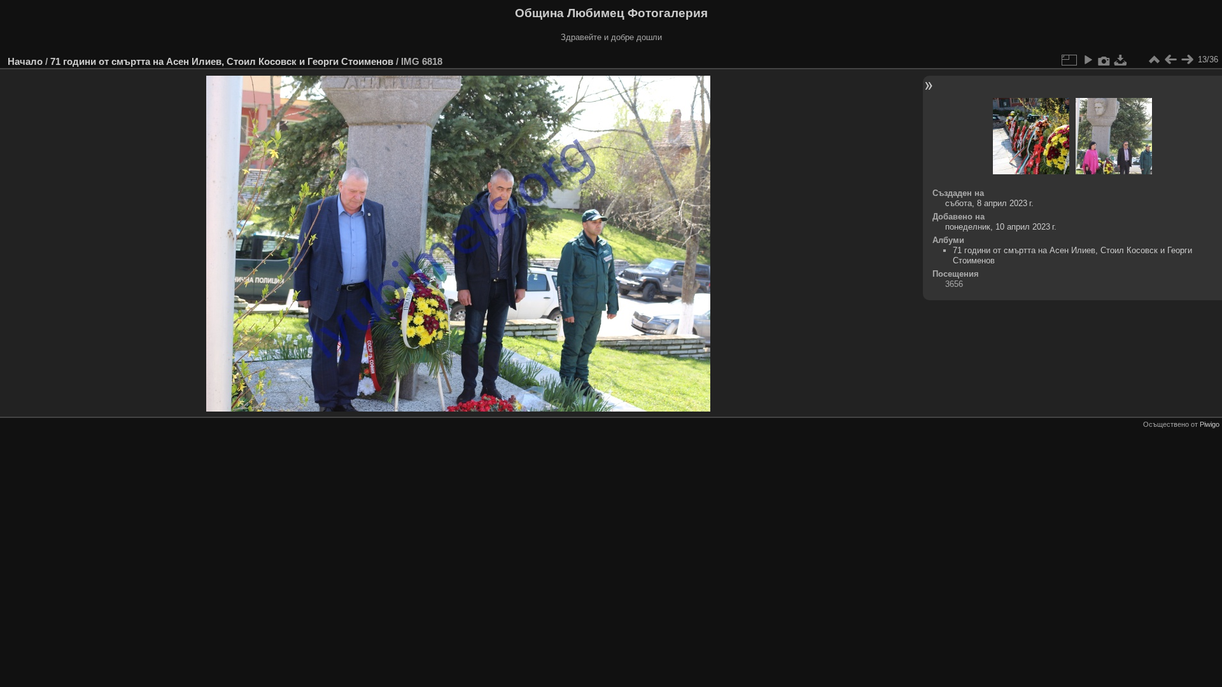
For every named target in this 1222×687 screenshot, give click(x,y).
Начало (25, 61)
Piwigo (1209, 424)
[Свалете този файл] (1121, 60)
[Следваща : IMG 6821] (1187, 60)
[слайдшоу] (1087, 60)
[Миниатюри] (1154, 60)
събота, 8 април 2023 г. (989, 203)
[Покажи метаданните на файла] (1104, 60)
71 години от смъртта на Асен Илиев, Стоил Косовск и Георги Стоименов (221, 61)
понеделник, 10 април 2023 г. (1001, 227)
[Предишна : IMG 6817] (1170, 60)
